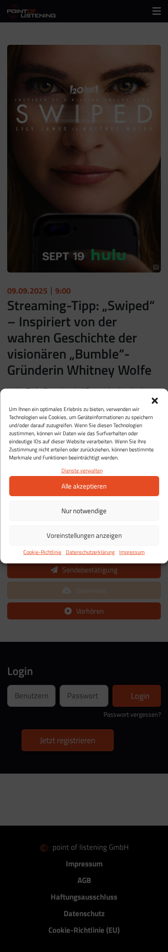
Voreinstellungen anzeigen (84, 535)
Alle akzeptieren (84, 486)
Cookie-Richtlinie (42, 552)
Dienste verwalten (82, 470)
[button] (154, 399)
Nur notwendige (84, 511)
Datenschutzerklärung (90, 552)
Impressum (132, 552)
